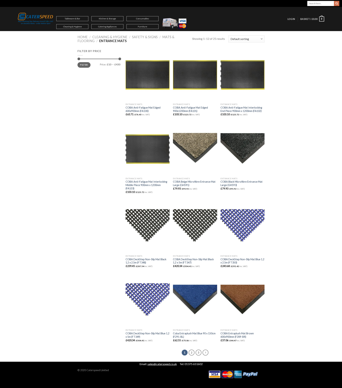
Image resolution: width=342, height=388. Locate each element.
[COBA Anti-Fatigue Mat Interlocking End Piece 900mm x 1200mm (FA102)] (243, 75)
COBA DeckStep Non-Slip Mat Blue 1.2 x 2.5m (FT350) (242, 261)
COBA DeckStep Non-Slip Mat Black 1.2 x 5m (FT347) (193, 261)
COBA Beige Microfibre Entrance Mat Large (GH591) (194, 183)
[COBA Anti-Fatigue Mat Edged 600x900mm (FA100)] (148, 75)
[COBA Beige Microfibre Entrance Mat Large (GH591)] (195, 149)
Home (82, 37)
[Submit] (336, 3)
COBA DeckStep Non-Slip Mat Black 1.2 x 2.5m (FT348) (146, 261)
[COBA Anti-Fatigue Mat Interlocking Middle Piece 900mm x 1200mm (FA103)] (148, 149)
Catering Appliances (107, 26)
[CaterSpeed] (35, 19)
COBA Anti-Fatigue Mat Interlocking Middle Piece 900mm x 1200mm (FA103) (146, 185)
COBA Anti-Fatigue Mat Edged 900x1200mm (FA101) (190, 109)
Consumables (142, 18)
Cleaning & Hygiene (72, 26)
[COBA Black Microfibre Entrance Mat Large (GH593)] (243, 149)
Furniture (142, 26)
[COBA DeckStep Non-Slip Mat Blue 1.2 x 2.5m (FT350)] (243, 226)
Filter (84, 64)
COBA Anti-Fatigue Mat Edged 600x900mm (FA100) (143, 109)
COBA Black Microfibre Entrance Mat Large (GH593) (242, 183)
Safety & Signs (145, 37)
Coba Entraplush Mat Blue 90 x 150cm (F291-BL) (194, 335)
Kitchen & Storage (107, 18)
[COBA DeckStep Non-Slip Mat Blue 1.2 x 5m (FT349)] (148, 300)
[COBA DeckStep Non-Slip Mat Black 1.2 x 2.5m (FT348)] (148, 226)
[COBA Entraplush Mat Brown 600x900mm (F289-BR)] (243, 300)
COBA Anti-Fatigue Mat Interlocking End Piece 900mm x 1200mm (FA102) (241, 109)
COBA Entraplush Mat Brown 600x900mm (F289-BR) (237, 335)
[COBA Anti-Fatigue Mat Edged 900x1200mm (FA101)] (195, 75)
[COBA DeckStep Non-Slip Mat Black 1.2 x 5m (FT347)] (195, 226)
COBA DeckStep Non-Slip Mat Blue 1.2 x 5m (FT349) (147, 335)
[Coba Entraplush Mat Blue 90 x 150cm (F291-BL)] (195, 300)
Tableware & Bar (72, 18)
